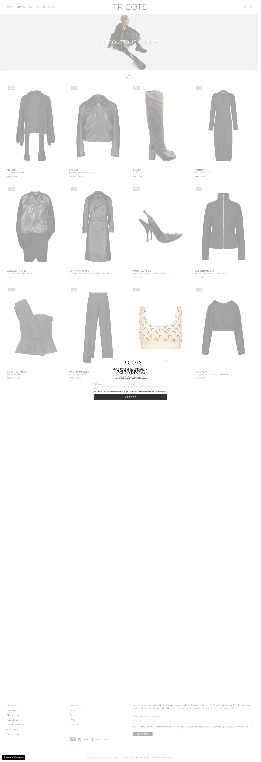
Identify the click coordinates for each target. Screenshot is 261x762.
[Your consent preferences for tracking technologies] (13, 757)
